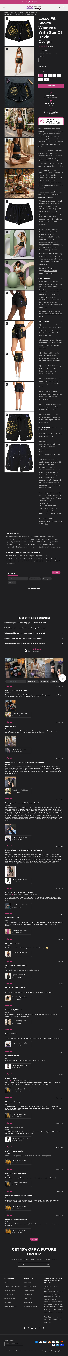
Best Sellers (28, 1282)
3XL (46, 79)
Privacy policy (60, 1350)
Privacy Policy (9, 1294)
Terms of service (49, 1351)
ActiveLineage (13, 1350)
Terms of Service (10, 1290)
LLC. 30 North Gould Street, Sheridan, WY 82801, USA (31, 1350)
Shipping (41, 53)
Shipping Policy (9, 1299)
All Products (28, 1294)
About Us (27, 1299)
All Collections (29, 1290)
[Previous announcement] (3, 2)
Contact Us (28, 1303)
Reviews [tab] (12, 573)
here (48, 521)
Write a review (56, 572)
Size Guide (42, 66)
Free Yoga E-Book (30, 1286)
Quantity (41, 56)
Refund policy (50, 1350)
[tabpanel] (34, 592)
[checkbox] (12, 582)
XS (40, 75)
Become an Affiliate (31, 1307)
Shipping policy (59, 1351)
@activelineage (53, 1317)
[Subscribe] (48, 1264)
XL (59, 75)
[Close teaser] (58, 674)
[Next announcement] (64, 2)
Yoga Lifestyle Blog (10, 1307)
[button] (4, 7)
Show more (34, 1239)
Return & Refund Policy (12, 1286)
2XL (41, 79)
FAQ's (6, 1282)
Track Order (8, 1303)
